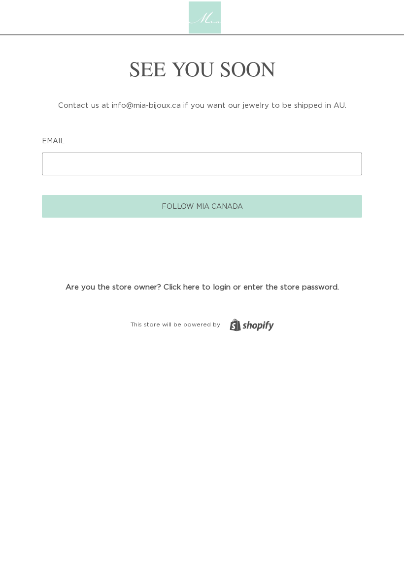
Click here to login (197, 286)
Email (53, 140)
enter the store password (290, 286)
